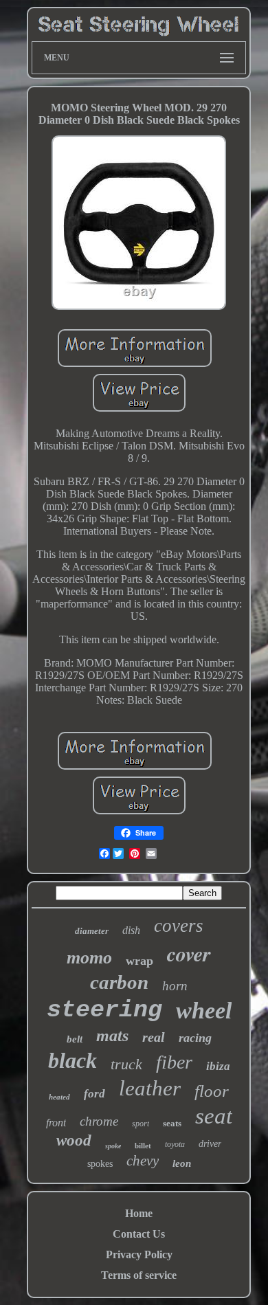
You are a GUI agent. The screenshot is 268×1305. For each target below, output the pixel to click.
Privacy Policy (139, 1254)
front (56, 1122)
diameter (92, 931)
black (72, 1060)
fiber (174, 1062)
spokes (100, 1164)
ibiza (218, 1066)
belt (74, 1039)
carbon (119, 982)
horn (175, 986)
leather (150, 1088)
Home (139, 1213)
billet (143, 1145)
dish (131, 930)
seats (172, 1123)
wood (73, 1140)
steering (104, 1010)
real (153, 1037)
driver (210, 1144)
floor (211, 1091)
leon (181, 1163)
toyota (175, 1144)
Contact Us (139, 1234)
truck (126, 1064)
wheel (204, 1010)
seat (213, 1116)
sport (140, 1123)
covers (178, 925)
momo (89, 958)
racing (195, 1038)
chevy (142, 1160)
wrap (139, 961)
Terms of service (139, 1275)
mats (112, 1036)
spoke (113, 1146)
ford (94, 1093)
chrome (99, 1121)
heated (59, 1097)
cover (189, 953)
